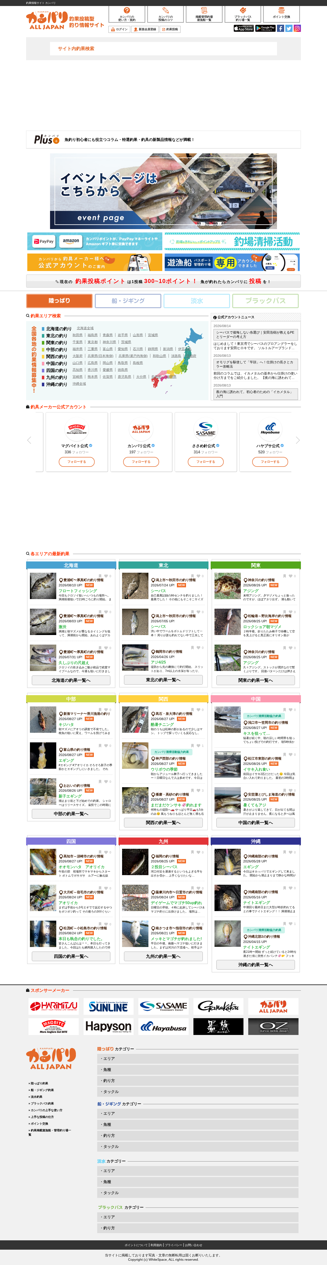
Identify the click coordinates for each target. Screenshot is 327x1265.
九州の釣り (57, 377)
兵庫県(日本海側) (100, 356)
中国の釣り (57, 363)
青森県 (108, 335)
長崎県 (156, 377)
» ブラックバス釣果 (41, 1103)
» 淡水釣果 (35, 1096)
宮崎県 (78, 377)
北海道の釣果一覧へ (71, 680)
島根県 (138, 363)
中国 (256, 699)
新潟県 (168, 349)
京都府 (191, 356)
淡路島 (176, 356)
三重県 (93, 349)
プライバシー (173, 1245)
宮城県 (153, 335)
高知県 (78, 370)
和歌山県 (159, 356)
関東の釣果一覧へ (255, 680)
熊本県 (93, 377)
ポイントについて (136, 1245)
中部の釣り (57, 349)
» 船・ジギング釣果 (41, 1090)
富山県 (108, 349)
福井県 (78, 349)
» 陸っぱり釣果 (38, 1083)
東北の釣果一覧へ (163, 679)
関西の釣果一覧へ (163, 822)
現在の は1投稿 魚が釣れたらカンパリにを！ (164, 281)
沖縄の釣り (57, 384)
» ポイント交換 (38, 1123)
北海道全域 (85, 328)
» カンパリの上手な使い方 (45, 1110)
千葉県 (78, 342)
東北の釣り (57, 335)
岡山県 (108, 363)
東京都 (93, 342)
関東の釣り (57, 342)
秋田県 (78, 335)
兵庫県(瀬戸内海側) (133, 356)
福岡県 (171, 377)
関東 (256, 565)
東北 (163, 565)
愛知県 (123, 349)
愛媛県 (108, 370)
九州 (163, 841)
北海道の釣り (59, 328)
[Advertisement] (163, 95)
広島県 (93, 363)
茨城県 (126, 342)
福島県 (93, 335)
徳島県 (123, 370)
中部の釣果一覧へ (71, 813)
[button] (297, 440)
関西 (163, 699)
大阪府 (78, 356)
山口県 (78, 363)
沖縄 (256, 841)
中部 (71, 699)
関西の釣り (57, 356)
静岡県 (153, 349)
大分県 (141, 377)
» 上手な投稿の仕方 (41, 1117)
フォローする (99, 461)
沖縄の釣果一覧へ (255, 964)
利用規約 (156, 1245)
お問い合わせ (193, 1245)
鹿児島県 (124, 377)
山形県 (138, 335)
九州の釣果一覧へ (163, 956)
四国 (71, 841)
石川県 (138, 349)
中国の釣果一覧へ (255, 822)
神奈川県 (109, 342)
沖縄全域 (79, 384)
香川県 (93, 370)
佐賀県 (108, 377)
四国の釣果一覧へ (71, 956)
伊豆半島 (185, 349)
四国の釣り (57, 370)
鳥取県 (123, 363)
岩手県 (123, 335)
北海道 (71, 565)
